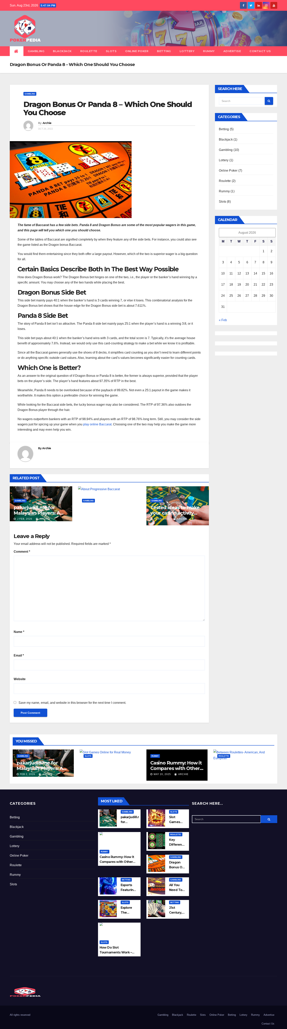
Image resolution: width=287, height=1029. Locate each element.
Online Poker (136, 51)
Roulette (88, 51)
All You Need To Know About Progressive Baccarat (107, 513)
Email (19, 655)
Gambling (36, 51)
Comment (22, 551)
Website (20, 679)
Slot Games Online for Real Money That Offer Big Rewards (110, 768)
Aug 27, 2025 (95, 774)
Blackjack (62, 51)
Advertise (232, 51)
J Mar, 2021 (161, 519)
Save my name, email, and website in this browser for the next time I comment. (72, 702)
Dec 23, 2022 (229, 774)
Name (19, 631)
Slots (111, 51)
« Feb (223, 320)
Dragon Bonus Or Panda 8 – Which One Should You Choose (107, 108)
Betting (164, 51)
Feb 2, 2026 (27, 774)
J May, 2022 (93, 519)
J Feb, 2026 (24, 519)
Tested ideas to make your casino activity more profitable (175, 513)
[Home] (16, 51)
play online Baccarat (97, 424)
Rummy (209, 51)
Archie (47, 123)
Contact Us (260, 51)
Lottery (187, 51)
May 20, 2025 (162, 774)
